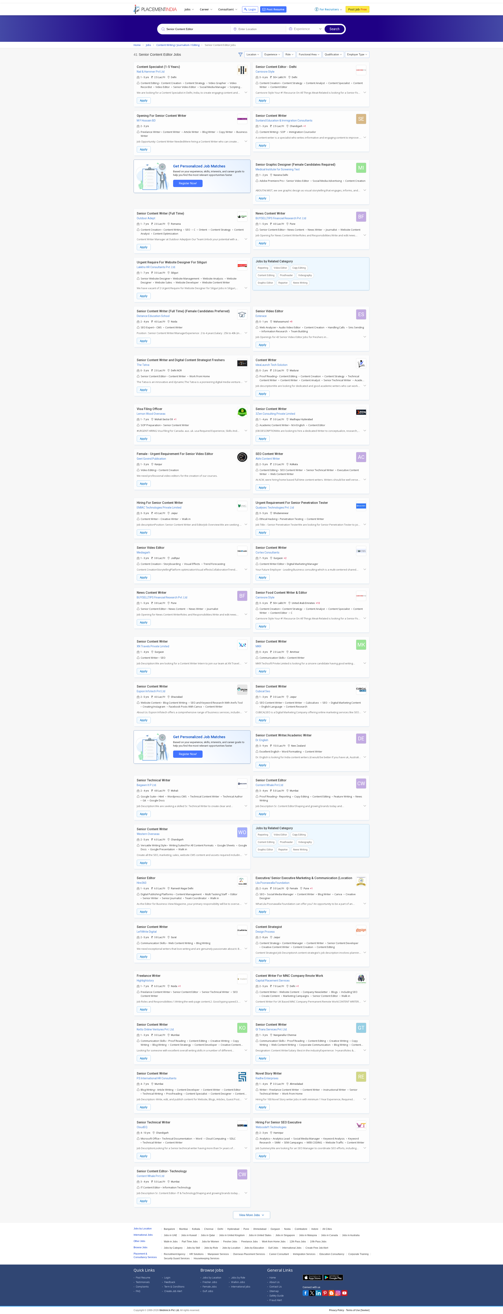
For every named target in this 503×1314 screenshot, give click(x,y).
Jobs (187, 9)
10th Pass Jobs (318, 1241)
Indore (314, 1229)
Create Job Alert (173, 1291)
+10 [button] (318, 602)
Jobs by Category (173, 1248)
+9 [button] (291, 321)
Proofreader (286, 275)
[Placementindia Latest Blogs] (331, 1293)
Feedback (169, 1282)
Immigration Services (304, 1254)
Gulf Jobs (273, 1248)
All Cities (327, 1229)
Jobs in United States (260, 1235)
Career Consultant (279, 1254)
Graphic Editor (265, 282)
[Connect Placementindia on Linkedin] (318, 1293)
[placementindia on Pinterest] (325, 1293)
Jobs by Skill (193, 1248)
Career (205, 9)
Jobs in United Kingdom (232, 1235)
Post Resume (275, 9)
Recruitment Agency (174, 1254)
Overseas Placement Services (249, 1254)
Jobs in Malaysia (308, 1235)
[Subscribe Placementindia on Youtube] (344, 1293)
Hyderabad (233, 1229)
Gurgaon (275, 1229)
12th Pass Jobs (298, 1241)
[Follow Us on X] (312, 1293)
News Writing (300, 282)
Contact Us (275, 1286)
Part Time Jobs (190, 1241)
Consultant (226, 9)
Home (272, 1277)
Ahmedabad (259, 1229)
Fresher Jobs (230, 1241)
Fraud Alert (275, 1300)
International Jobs (291, 1248)
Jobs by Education (254, 1248)
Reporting (263, 268)
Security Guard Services (177, 1258)
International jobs (240, 1286)
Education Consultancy (331, 1254)
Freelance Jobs (249, 1241)
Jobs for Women (210, 1241)
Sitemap (274, 1291)
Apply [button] (144, 100)
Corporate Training (358, 1254)
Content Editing (266, 275)
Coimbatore (301, 1229)
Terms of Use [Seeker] (357, 1310)
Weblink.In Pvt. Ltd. (169, 1310)
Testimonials (143, 1282)
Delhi (220, 1229)
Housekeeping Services (206, 1258)
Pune (246, 1229)
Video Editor (280, 268)
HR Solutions (196, 1254)
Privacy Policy (336, 1310)
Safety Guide (276, 1295)
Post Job (357, 9)
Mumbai (183, 1229)
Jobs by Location (231, 1248)
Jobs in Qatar (208, 1235)
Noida (287, 1229)
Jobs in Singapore (285, 1235)
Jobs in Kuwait (189, 1235)
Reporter (283, 282)
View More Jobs (250, 1215)
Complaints (142, 1286)
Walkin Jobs (238, 1282)
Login (252, 9)
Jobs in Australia (351, 1235)
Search (335, 29)
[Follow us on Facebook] (305, 1293)
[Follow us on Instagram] (338, 1293)
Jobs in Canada (329, 1235)
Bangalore (169, 1229)
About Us (274, 1282)
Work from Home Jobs (273, 1241)
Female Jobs (210, 1286)
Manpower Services (218, 1254)
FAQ (138, 1291)
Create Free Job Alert (317, 1248)
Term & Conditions (174, 1286)
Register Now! (188, 183)
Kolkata (196, 1229)
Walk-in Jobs (171, 1241)
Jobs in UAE (170, 1235)
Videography (305, 275)
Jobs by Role (211, 1248)
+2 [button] (285, 558)
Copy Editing (299, 268)
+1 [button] (304, 126)
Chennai (208, 1229)
